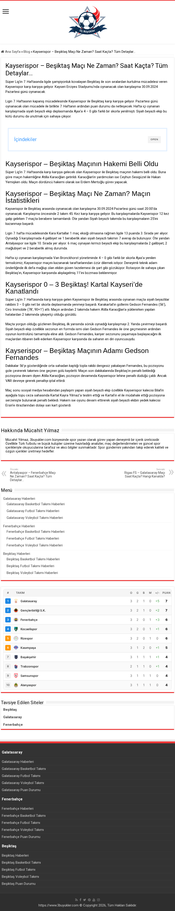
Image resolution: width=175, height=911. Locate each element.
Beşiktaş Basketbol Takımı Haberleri (33, 559)
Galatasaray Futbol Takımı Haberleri (33, 511)
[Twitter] (85, 900)
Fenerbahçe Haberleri (19, 526)
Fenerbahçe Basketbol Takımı (24, 816)
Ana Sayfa (12, 52)
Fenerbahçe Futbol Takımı (21, 823)
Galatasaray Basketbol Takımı (24, 769)
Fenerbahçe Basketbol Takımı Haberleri (35, 532)
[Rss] (76, 900)
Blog (26, 52)
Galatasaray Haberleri (19, 499)
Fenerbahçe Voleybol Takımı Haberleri (35, 545)
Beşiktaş (10, 710)
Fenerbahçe (13, 725)
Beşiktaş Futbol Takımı (18, 870)
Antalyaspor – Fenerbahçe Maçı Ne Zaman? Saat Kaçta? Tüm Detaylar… (33, 475)
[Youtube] (94, 900)
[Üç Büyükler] (87, 22)
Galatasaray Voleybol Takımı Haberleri (35, 518)
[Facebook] (80, 900)
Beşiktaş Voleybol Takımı (20, 877)
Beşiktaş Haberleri (16, 554)
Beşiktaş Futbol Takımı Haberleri (30, 566)
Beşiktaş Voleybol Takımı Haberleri (32, 573)
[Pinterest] (89, 900)
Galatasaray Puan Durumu (21, 790)
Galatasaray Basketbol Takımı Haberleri (36, 504)
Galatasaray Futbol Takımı (21, 776)
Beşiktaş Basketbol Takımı (21, 862)
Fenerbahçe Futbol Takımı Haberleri (33, 538)
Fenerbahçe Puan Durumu (21, 837)
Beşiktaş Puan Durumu (19, 884)
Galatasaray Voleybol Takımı (23, 783)
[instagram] (98, 900)
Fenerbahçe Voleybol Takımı (23, 830)
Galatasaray (12, 717)
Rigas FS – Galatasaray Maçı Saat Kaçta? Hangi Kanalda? (144, 473)
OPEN (154, 139)
